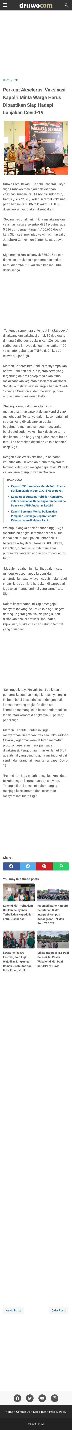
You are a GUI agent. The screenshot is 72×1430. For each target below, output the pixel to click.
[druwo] (36, 5)
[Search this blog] (66, 5)
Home (9, 1411)
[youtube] (42, 1398)
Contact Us (23, 1411)
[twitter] (28, 866)
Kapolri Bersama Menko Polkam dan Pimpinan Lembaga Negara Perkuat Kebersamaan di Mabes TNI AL (34, 516)
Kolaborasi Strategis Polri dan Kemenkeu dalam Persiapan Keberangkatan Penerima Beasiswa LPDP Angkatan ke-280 (38, 501)
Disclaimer (39, 1411)
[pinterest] (44, 866)
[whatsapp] (61, 866)
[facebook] (11, 866)
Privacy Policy (57, 1411)
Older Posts (59, 1310)
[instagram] (54, 1398)
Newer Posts (13, 1310)
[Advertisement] (36, 44)
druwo (41, 1424)
